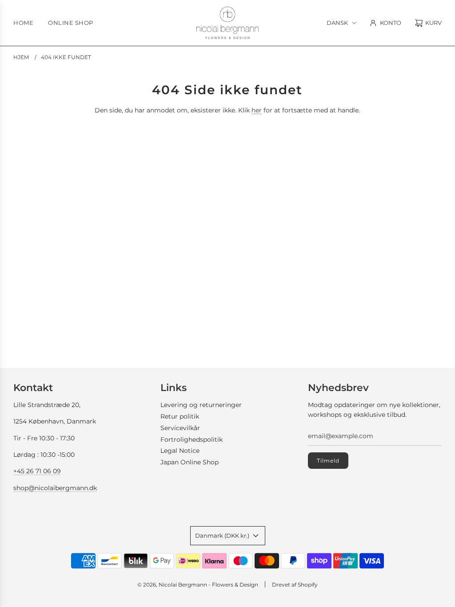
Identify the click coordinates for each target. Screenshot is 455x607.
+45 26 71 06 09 (37, 471)
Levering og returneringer (201, 405)
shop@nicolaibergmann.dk (55, 488)
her (256, 110)
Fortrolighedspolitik (191, 439)
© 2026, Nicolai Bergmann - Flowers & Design (197, 584)
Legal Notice (180, 451)
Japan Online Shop (189, 462)
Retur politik (179, 416)
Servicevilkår (180, 428)
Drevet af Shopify (295, 584)
